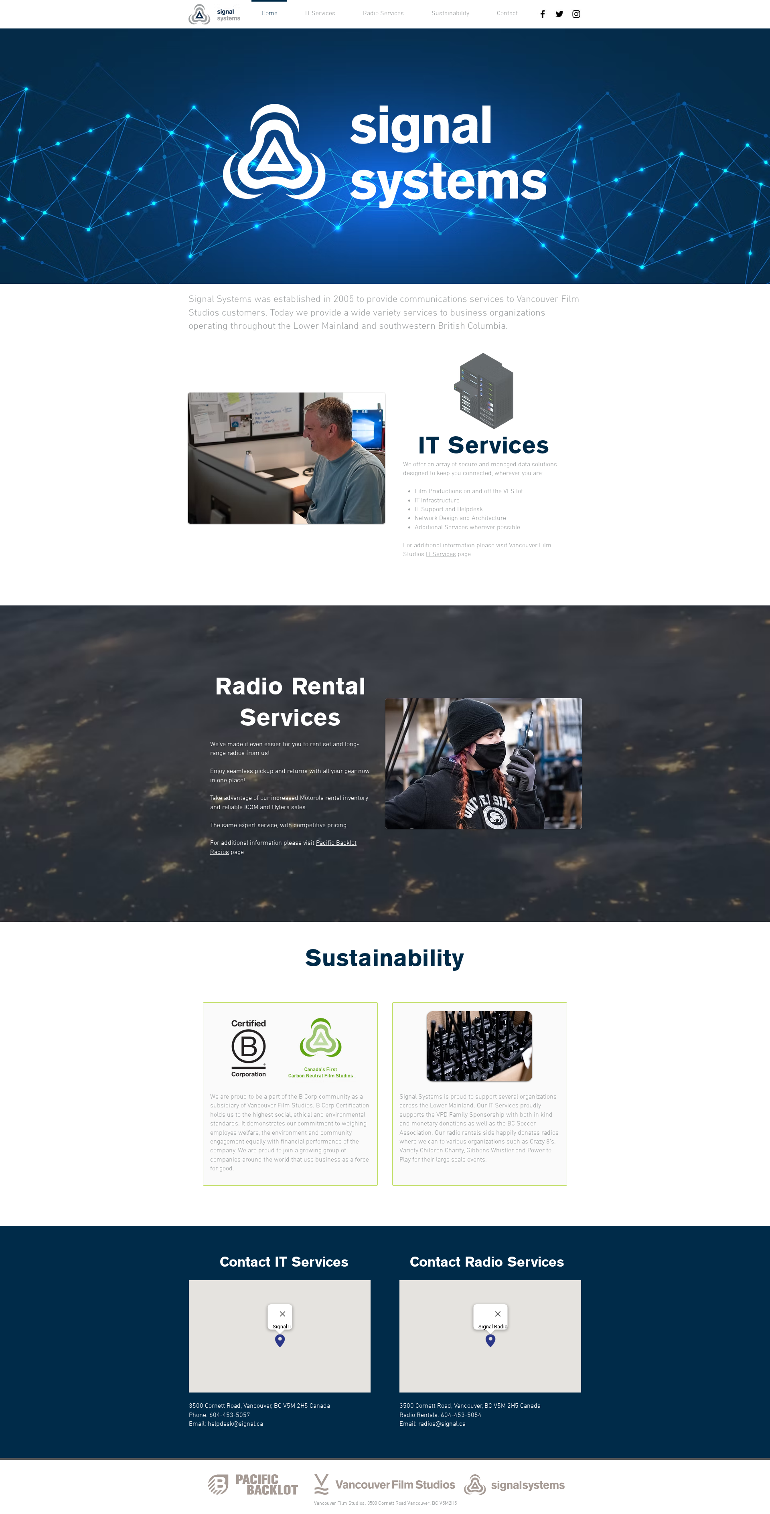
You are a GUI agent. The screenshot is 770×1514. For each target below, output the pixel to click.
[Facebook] (542, 14)
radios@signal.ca (442, 1424)
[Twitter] (559, 14)
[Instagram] (576, 14)
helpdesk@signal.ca (235, 1424)
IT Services (441, 555)
